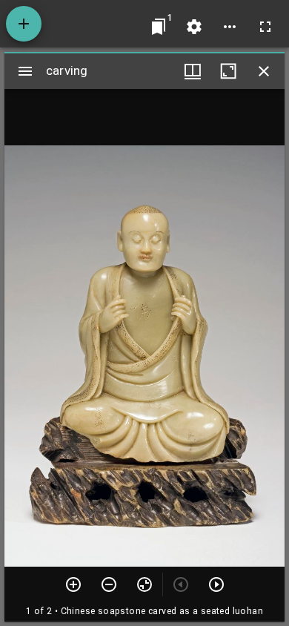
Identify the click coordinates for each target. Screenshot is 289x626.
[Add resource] (23, 24)
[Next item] (216, 584)
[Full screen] (265, 27)
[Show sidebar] (25, 71)
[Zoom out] (109, 584)
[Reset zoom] (144, 584)
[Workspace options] (230, 27)
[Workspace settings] (194, 27)
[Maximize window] (228, 71)
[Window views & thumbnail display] (192, 71)
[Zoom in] (73, 584)
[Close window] (264, 71)
